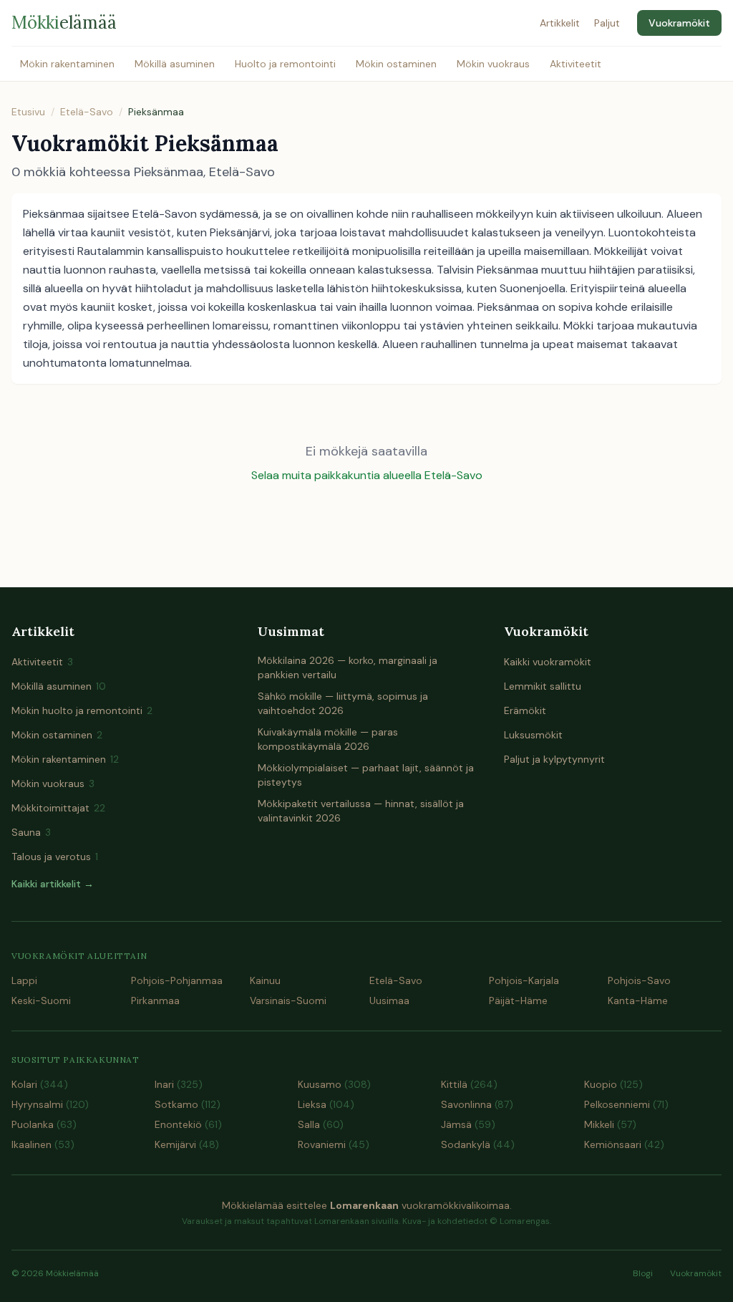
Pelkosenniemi (626, 1104)
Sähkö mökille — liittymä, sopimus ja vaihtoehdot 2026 (343, 703)
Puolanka (44, 1124)
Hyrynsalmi (50, 1104)
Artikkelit (560, 22)
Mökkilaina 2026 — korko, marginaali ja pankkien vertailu (347, 667)
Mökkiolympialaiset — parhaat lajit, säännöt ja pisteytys (366, 775)
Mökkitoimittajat (58, 807)
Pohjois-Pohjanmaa (177, 980)
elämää (64, 22)
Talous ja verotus (54, 856)
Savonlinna (477, 1104)
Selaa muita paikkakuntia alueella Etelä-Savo (366, 475)
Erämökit (525, 710)
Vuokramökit (679, 22)
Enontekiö (188, 1124)
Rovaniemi (333, 1144)
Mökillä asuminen (175, 63)
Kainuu (265, 980)
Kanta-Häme (638, 1000)
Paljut (607, 22)
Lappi (24, 980)
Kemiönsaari (624, 1144)
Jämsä (468, 1124)
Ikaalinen (42, 1144)
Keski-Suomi (41, 1000)
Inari (179, 1084)
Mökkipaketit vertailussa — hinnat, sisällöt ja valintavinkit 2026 (361, 810)
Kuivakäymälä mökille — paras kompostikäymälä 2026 (328, 739)
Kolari (39, 1084)
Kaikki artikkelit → (52, 883)
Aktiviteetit (575, 63)
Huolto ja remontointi (285, 63)
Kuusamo (334, 1084)
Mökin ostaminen (396, 63)
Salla (321, 1124)
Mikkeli (610, 1124)
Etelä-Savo (86, 111)
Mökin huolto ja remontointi (81, 710)
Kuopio (613, 1084)
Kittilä (469, 1084)
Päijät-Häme (518, 1000)
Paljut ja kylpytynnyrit (554, 759)
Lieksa (326, 1104)
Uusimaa (389, 1000)
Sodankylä (478, 1144)
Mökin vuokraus (493, 63)
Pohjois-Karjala (524, 980)
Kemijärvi (187, 1144)
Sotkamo (187, 1104)
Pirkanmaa (155, 1000)
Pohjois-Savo (639, 980)
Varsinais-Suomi (288, 1000)
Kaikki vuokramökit (547, 661)
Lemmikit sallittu (542, 686)
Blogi (643, 1273)
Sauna (31, 832)
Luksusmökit (533, 734)
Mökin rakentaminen (67, 63)
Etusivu (28, 111)
